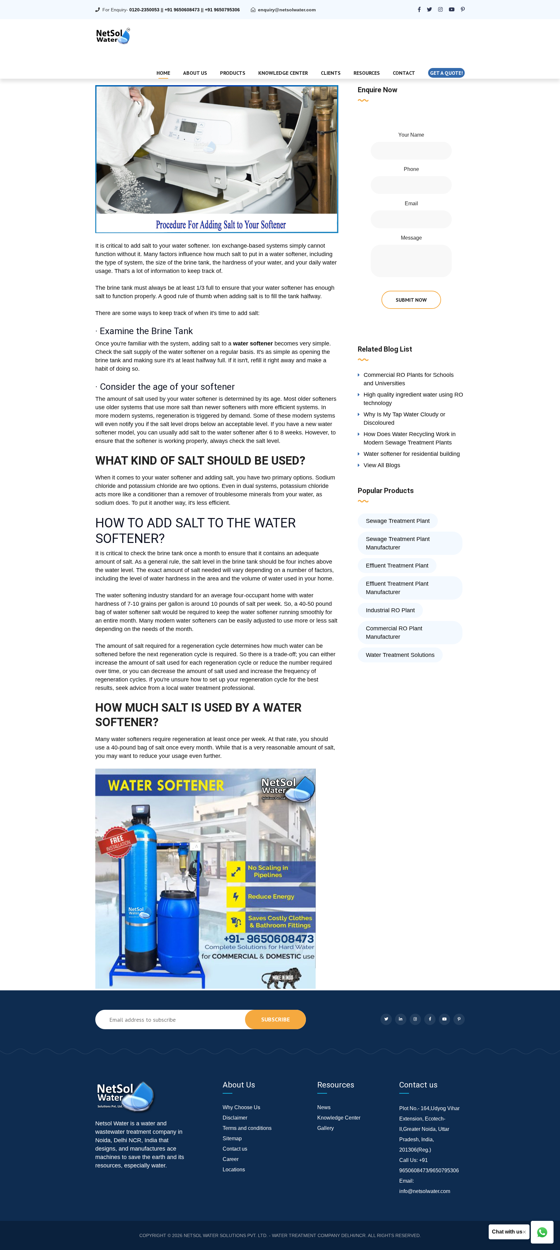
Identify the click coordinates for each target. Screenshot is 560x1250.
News (324, 1107)
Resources (367, 73)
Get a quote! (446, 73)
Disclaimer (235, 1117)
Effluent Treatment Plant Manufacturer (397, 587)
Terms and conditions (247, 1128)
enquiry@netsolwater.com (287, 9)
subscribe (275, 1019)
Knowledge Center (283, 73)
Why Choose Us (241, 1107)
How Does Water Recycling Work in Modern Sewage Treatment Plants (410, 438)
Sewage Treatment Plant (398, 521)
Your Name (411, 135)
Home (163, 73)
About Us (195, 73)
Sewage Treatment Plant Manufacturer (398, 543)
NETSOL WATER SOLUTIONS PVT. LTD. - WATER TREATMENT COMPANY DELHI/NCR (275, 1235)
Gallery (325, 1128)
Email (411, 203)
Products (232, 73)
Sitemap (232, 1138)
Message (411, 238)
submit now (411, 300)
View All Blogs (382, 465)
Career (231, 1159)
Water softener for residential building (412, 454)
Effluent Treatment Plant (397, 565)
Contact (404, 73)
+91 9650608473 (182, 9)
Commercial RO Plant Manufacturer (394, 632)
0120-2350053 (144, 9)
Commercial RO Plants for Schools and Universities (409, 379)
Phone (411, 169)
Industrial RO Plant (390, 610)
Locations (234, 1169)
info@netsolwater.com (424, 1191)
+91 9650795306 (222, 9)
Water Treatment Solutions (400, 655)
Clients (331, 73)
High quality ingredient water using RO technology (413, 398)
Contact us (235, 1149)
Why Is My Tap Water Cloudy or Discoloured (404, 418)
